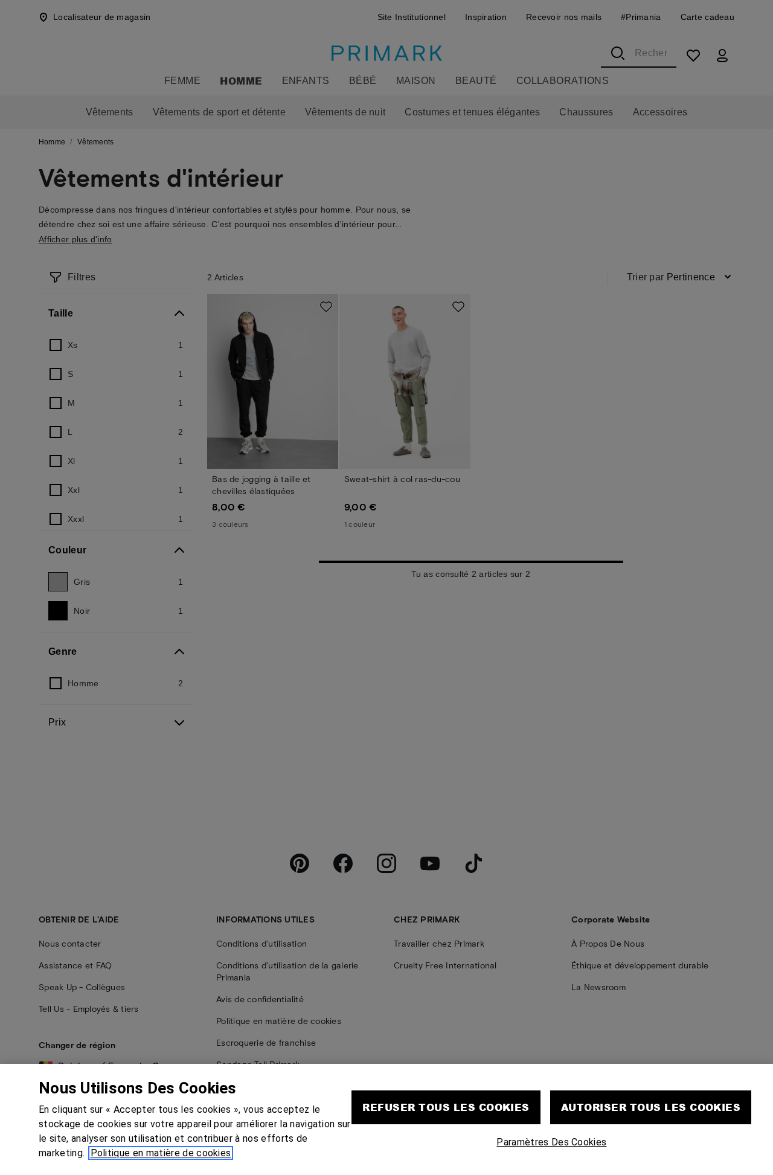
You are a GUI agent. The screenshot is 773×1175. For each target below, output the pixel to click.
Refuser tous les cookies (446, 1107)
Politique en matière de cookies (161, 1153)
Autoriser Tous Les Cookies (650, 1107)
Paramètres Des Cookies (551, 1142)
